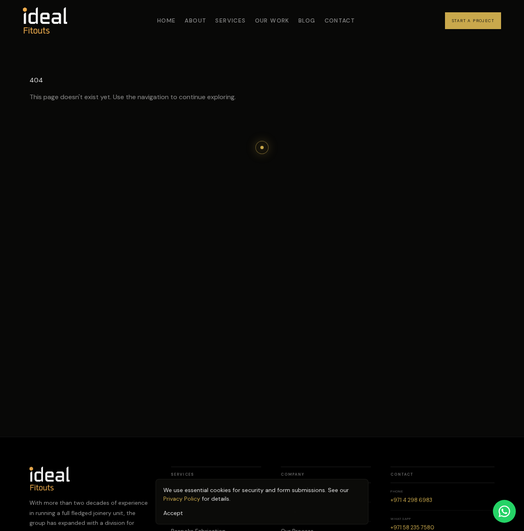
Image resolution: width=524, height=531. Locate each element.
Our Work (272, 20)
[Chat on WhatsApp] (504, 511)
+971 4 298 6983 (411, 500)
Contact (340, 20)
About (195, 20)
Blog (307, 20)
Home (166, 20)
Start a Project (473, 20)
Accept (173, 513)
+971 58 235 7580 (412, 527)
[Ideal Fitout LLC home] (45, 20)
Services (230, 20)
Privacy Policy (181, 498)
